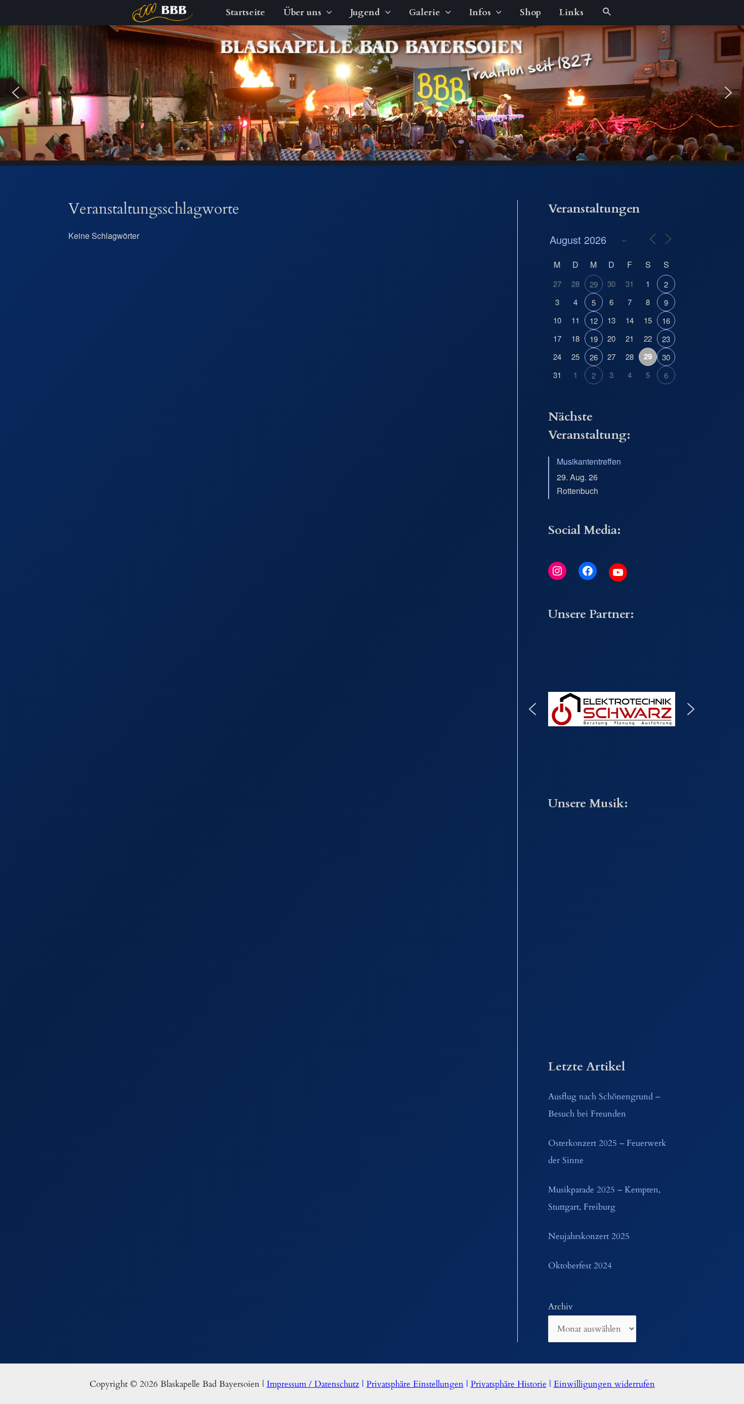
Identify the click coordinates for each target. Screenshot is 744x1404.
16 (666, 320)
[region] (372, 92)
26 (594, 357)
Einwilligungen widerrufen (604, 1384)
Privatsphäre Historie (509, 1384)
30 (666, 357)
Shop (530, 12)
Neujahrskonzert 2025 (589, 1236)
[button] (16, 93)
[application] (326, 12)
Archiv (560, 1306)
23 (666, 339)
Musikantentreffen (589, 461)
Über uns (302, 12)
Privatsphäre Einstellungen (415, 1384)
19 (594, 339)
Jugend (365, 12)
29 (594, 284)
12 (594, 320)
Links (571, 12)
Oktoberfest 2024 (580, 1265)
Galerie (424, 12)
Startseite (245, 12)
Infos (480, 12)
